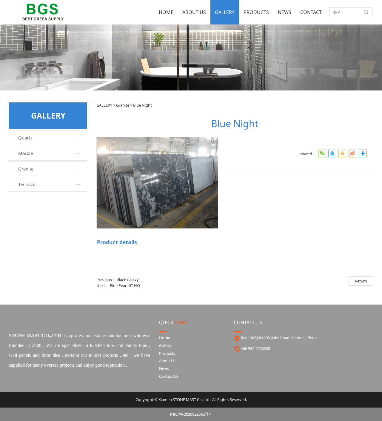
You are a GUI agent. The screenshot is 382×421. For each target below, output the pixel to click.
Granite (25, 169)
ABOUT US (194, 12)
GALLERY (225, 12)
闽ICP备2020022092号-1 (191, 414)
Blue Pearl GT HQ (125, 285)
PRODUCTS (256, 12)
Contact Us (168, 376)
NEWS (284, 12)
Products (167, 353)
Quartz (25, 138)
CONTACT (311, 12)
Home (164, 337)
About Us (167, 360)
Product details (117, 242)
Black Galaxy (128, 279)
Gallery (165, 345)
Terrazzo (27, 184)
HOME (166, 12)
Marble (25, 153)
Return (361, 281)
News (164, 368)
